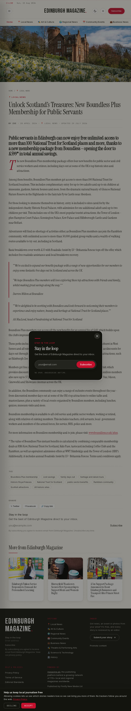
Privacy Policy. (20, 699)
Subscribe (86, 364)
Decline (12, 705)
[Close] (97, 336)
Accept (28, 705)
